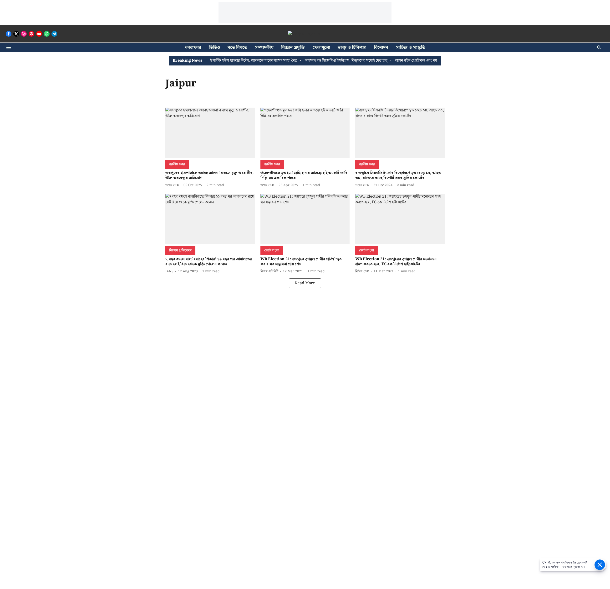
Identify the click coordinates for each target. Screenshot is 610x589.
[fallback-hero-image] (210, 133)
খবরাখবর (193, 47)
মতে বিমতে (237, 47)
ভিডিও (214, 47)
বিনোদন (381, 47)
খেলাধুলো (321, 47)
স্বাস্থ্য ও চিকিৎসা (352, 47)
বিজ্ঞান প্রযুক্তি (293, 47)
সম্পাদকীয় (264, 47)
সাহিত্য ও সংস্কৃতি (410, 47)
